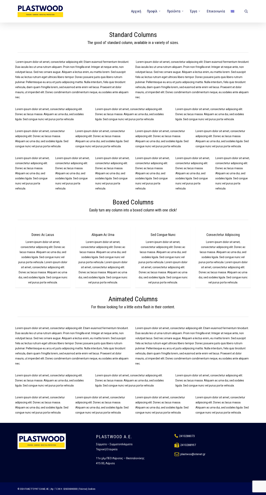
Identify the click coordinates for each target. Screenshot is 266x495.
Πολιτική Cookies (87, 489)
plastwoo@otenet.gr (192, 454)
